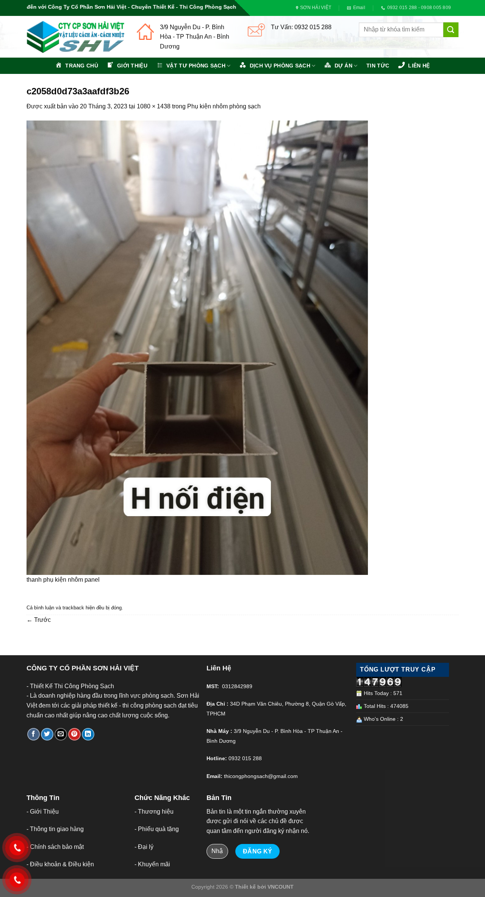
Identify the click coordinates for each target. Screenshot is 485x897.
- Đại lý (144, 847)
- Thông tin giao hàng (55, 829)
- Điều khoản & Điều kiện (60, 864)
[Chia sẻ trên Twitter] (47, 734)
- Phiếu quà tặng (157, 829)
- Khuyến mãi (152, 864)
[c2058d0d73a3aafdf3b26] (197, 347)
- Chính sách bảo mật (55, 847)
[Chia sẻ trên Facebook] (33, 734)
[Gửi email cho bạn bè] (61, 734)
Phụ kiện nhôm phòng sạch (224, 106)
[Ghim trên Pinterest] (74, 734)
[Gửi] (450, 29)
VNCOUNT (281, 887)
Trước (39, 620)
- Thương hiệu (154, 811)
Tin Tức (377, 66)
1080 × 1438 (154, 106)
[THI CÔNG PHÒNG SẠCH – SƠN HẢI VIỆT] (76, 36)
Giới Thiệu (44, 811)
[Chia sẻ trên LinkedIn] (88, 734)
